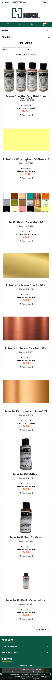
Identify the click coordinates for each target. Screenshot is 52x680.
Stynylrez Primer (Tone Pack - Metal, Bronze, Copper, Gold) (26, 97)
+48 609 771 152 (15, 2)
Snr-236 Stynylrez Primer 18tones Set (26, 222)
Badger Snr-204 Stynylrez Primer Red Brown (26, 600)
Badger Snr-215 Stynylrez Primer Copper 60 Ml (26, 411)
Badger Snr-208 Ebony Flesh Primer (26, 537)
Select (16, 49)
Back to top (42, 630)
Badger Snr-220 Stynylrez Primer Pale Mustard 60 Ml (26, 160)
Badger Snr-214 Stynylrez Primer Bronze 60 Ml (26, 348)
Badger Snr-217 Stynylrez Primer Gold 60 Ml (26, 285)
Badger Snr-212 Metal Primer (26, 474)
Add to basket (26, 115)
